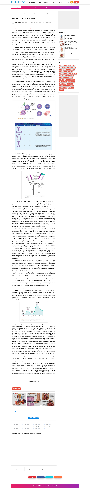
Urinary (61, 89)
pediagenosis (45, 485)
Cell (61, 69)
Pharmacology (71, 81)
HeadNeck (62, 73)
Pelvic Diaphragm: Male (70, 53)
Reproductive (63, 83)
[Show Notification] (71, 2)
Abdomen (62, 65)
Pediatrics (72, 79)
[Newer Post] (15, 411)
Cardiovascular (72, 67)
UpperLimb (70, 87)
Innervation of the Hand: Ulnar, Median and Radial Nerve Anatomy (70, 37)
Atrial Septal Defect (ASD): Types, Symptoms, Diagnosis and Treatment (71, 43)
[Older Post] (52, 411)
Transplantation (63, 87)
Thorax (71, 85)
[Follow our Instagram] (58, 477)
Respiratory (70, 83)
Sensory (66, 85)
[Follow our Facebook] (41, 477)
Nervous (62, 79)
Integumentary (63, 75)
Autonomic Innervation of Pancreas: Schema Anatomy (19, 403)
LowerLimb (70, 75)
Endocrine (62, 71)
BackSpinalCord (63, 67)
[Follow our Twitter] (49, 477)
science (43, 22)
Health (67, 73)
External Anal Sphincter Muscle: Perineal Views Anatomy (47, 403)
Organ (39, 22)
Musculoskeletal (69, 77)
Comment (49, 22)
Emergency (71, 69)
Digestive (65, 69)
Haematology (69, 71)
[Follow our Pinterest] (32, 477)
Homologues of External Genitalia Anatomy (32, 7)
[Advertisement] (68, 20)
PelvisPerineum (63, 81)
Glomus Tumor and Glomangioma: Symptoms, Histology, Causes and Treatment (33, 402)
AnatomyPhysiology (70, 65)
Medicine (62, 77)
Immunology (35, 22)
